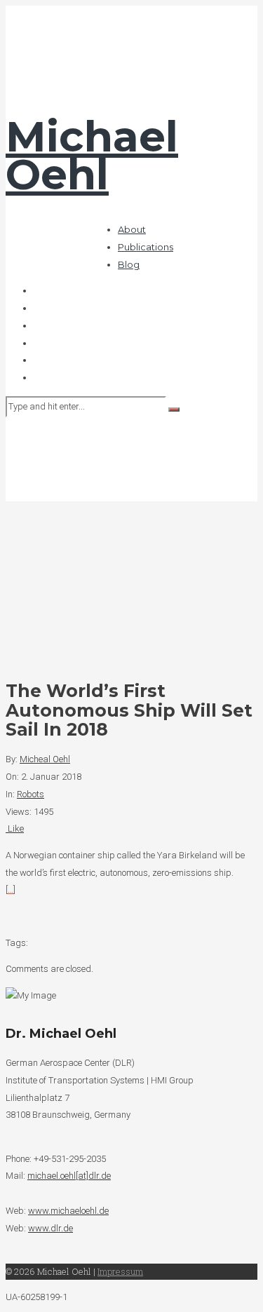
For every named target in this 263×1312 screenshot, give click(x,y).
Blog (129, 264)
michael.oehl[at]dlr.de (69, 1175)
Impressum (120, 1271)
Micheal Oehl (45, 759)
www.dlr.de (50, 1228)
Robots (30, 794)
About (132, 229)
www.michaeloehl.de (68, 1210)
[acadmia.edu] (37, 343)
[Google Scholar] (37, 308)
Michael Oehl (92, 155)
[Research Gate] (37, 360)
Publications (145, 246)
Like (15, 828)
